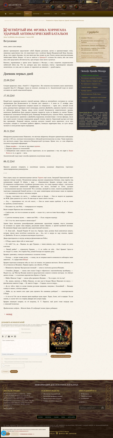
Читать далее (8, 408)
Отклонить (15, 434)
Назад (9, 314)
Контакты (48, 417)
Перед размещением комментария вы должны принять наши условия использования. (23, 361)
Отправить (5, 371)
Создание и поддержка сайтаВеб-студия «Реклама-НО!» (88, 407)
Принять (6, 434)
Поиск (63, 417)
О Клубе (40, 417)
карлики (37, 146)
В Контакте (85, 394)
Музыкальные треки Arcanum (52, 398)
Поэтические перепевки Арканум (91, 78)
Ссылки (56, 417)
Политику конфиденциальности (21, 431)
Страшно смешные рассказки (90, 75)
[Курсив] (5, 336)
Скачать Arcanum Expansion (61, 356)
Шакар (25, 259)
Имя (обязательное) (25, 329)
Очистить (14, 371)
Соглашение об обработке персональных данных (50, 426)
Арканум (42, 57)
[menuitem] (6, 13)
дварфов (14, 146)
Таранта (40, 177)
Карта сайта (71, 417)
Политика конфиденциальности (26, 426)
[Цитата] (12, 336)
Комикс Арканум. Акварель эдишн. (92, 81)
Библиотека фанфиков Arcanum (52, 396)
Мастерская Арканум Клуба (51, 394)
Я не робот (7, 365)
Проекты (82, 402)
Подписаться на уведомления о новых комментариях (16, 358)
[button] (73, 14)
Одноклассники (86, 396)
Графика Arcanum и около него (52, 401)
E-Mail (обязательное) (26, 332)
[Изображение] (9, 336)
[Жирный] (2, 336)
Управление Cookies (26, 434)
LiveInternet (85, 398)
